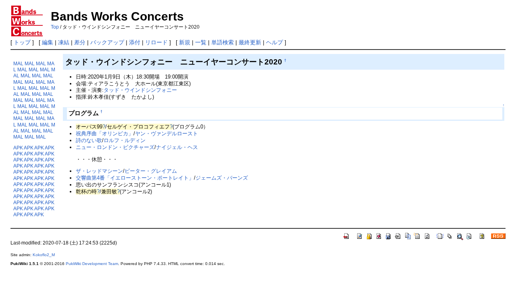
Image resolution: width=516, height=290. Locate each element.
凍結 (63, 42)
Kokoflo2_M (44, 255)
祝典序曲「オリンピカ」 (104, 133)
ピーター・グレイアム (151, 171)
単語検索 (222, 42)
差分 (79, 42)
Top (55, 27)
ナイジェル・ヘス (177, 147)
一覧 (200, 42)
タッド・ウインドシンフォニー (140, 90)
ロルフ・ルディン (125, 140)
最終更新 (250, 42)
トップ (22, 42)
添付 (134, 42)
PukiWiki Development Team (92, 263)
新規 (184, 42)
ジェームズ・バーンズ (222, 178)
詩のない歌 (89, 140)
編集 (47, 42)
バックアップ (107, 42)
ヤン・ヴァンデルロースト (166, 133)
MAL (18, 63)
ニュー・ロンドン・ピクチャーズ (115, 147)
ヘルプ (274, 42)
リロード (156, 42)
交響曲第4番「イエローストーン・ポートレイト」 (135, 178)
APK (18, 147)
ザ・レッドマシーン (99, 171)
